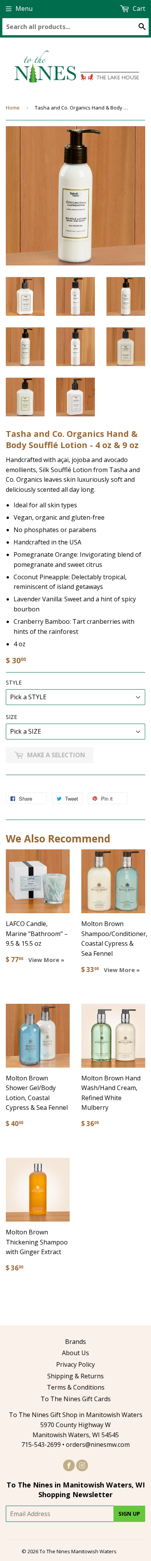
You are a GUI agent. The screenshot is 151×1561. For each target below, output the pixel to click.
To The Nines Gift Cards (76, 1399)
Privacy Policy (75, 1364)
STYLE (14, 682)
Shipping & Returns (75, 1376)
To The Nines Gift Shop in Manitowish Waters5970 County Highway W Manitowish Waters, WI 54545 (75, 1424)
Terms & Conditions (76, 1387)
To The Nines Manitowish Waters (78, 1551)
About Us (75, 1353)
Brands (75, 1341)
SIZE (11, 717)
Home (13, 107)
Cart (138, 8)
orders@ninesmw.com (98, 1444)
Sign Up (129, 1513)
